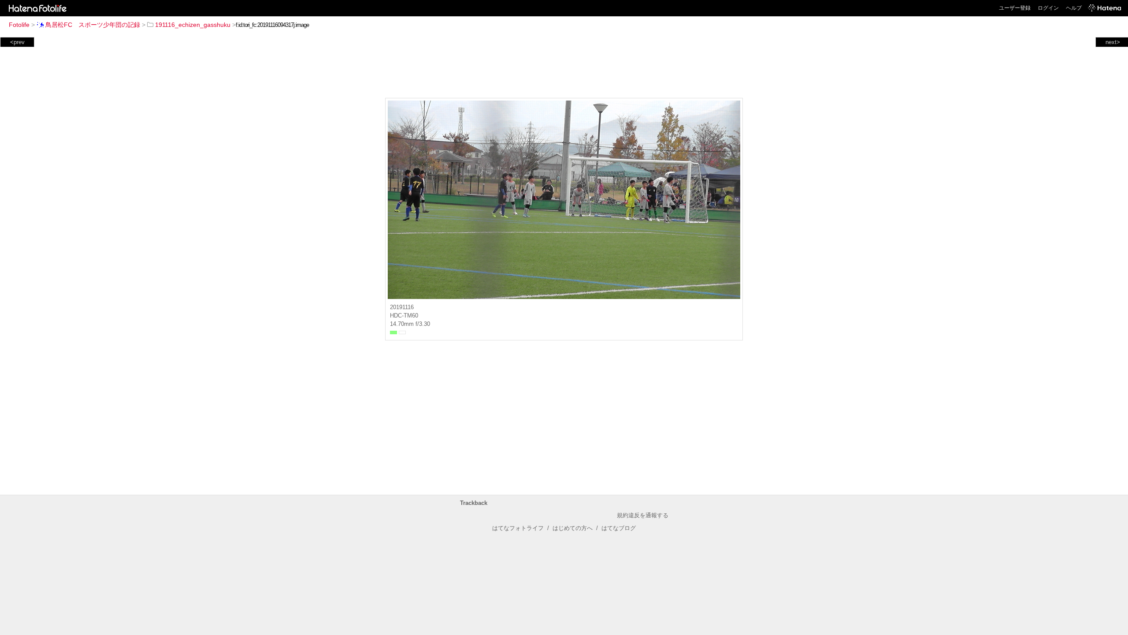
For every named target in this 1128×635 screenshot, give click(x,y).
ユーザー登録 (1015, 8)
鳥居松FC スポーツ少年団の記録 (92, 24)
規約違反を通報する (642, 515)
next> (1113, 42)
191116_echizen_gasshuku (192, 24)
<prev (17, 42)
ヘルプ (1074, 8)
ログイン (1048, 8)
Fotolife (19, 24)
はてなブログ (618, 528)
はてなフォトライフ (518, 528)
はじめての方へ (573, 528)
